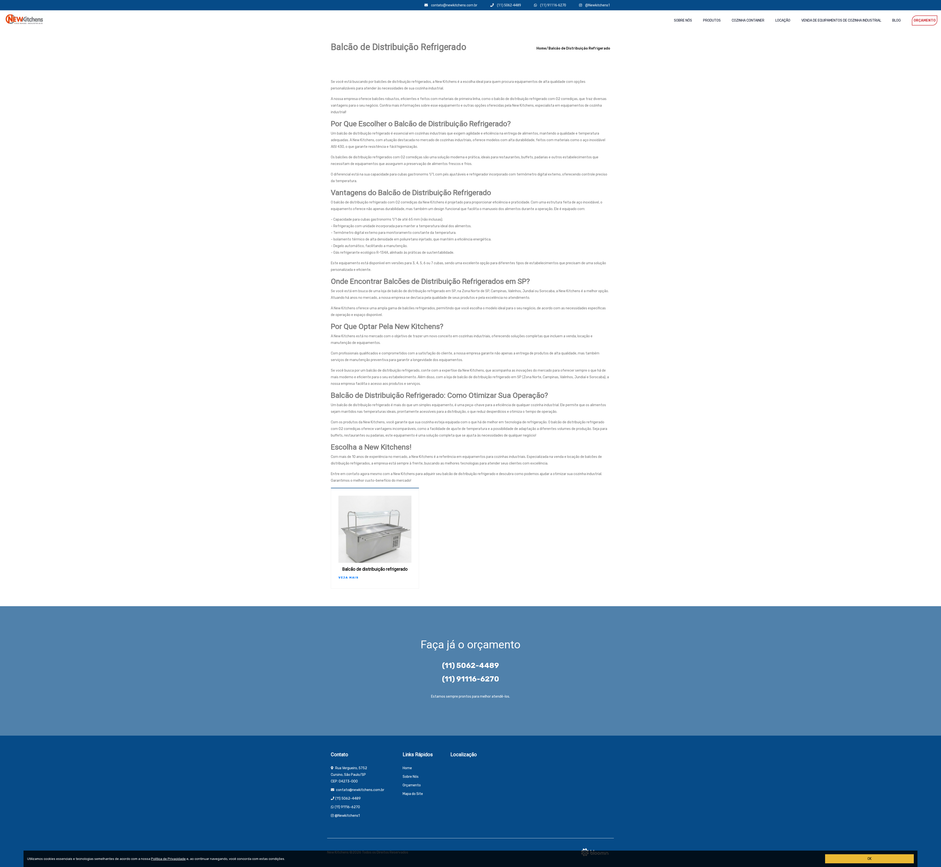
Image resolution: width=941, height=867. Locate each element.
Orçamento (925, 20)
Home (541, 48)
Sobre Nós (683, 20)
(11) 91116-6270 (552, 5)
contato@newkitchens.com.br (453, 5)
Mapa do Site (413, 794)
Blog (896, 20)
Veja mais (348, 577)
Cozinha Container (748, 20)
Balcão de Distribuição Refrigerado (579, 48)
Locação (782, 20)
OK (869, 859)
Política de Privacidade (168, 859)
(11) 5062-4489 (508, 5)
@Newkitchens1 (597, 5)
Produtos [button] (712, 20)
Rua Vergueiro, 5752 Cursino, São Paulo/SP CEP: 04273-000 (349, 774)
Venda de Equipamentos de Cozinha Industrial (841, 20)
